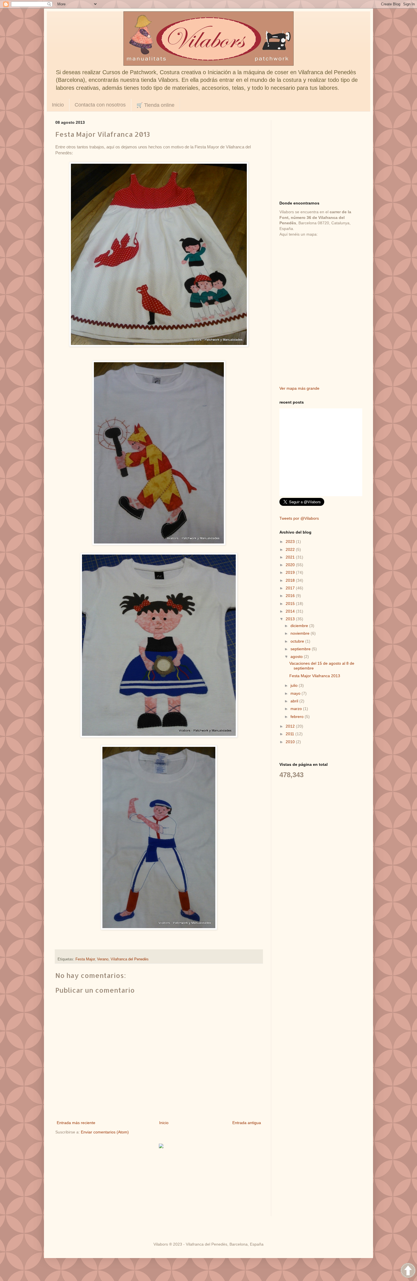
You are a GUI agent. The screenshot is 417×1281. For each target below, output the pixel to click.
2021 (291, 557)
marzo (296, 708)
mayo (296, 693)
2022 (291, 549)
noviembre (300, 633)
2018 (291, 580)
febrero (297, 716)
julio (294, 685)
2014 (291, 611)
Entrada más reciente (76, 1122)
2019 (291, 572)
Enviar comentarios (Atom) (105, 1132)
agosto (297, 656)
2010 (291, 741)
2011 (290, 734)
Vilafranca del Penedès (130, 959)
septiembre (301, 649)
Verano (102, 959)
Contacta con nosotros (100, 105)
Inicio (58, 105)
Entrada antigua (246, 1122)
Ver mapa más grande (299, 388)
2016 (291, 595)
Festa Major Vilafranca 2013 (314, 675)
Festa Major (85, 959)
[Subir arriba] (408, 1271)
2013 (291, 619)
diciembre (299, 625)
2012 (291, 726)
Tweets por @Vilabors (299, 518)
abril (294, 701)
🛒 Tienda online (155, 105)
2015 (291, 603)
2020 (291, 564)
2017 (291, 588)
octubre (297, 641)
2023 (291, 541)
